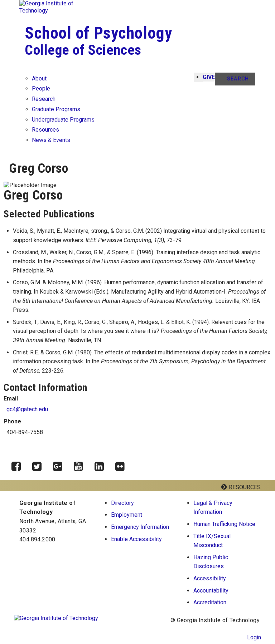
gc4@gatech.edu (27, 409)
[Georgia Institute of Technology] (55, 7)
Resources (45, 129)
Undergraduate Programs (63, 119)
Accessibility (209, 578)
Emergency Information (140, 526)
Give (209, 77)
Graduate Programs (56, 109)
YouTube (81, 464)
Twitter (39, 464)
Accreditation (209, 602)
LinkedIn (102, 464)
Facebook (18, 464)
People (41, 88)
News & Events (51, 140)
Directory (122, 503)
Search (238, 79)
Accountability (210, 590)
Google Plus (60, 464)
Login (254, 637)
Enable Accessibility (136, 539)
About (39, 78)
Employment (126, 514)
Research (44, 98)
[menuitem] (224, 507)
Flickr (122, 464)
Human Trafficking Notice (224, 524)
